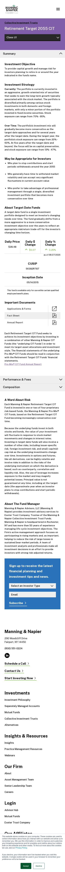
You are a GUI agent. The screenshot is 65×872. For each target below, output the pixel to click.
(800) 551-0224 (14, 648)
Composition (11, 387)
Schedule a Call (15, 663)
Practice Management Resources (23, 749)
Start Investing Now (19, 678)
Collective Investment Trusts (21, 23)
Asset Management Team (19, 779)
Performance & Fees (17, 379)
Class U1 (11, 37)
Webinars (10, 755)
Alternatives (11, 725)
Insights (9, 742)
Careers (9, 792)
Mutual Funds (12, 712)
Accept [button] (26, 866)
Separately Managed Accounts (22, 706)
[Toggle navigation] (58, 9)
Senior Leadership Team (18, 785)
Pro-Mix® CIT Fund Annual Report (23, 364)
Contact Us (12, 670)
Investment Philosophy (17, 699)
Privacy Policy (21, 847)
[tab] (32, 54)
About (8, 773)
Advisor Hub (11, 810)
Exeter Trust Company (17, 822)
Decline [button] (39, 866)
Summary (9, 53)
